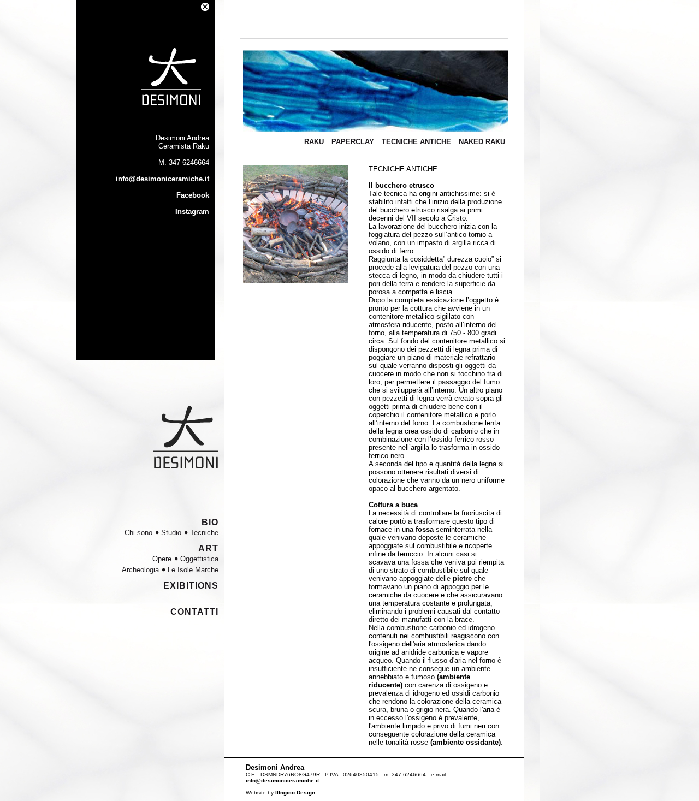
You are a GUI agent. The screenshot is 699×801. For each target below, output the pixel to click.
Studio (171, 533)
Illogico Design (295, 793)
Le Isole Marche (193, 570)
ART (208, 548)
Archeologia (140, 570)
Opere (161, 559)
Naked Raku (482, 142)
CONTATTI (194, 611)
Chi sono (138, 533)
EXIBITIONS (190, 585)
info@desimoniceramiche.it (162, 179)
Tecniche (204, 533)
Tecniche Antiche (416, 142)
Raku (314, 142)
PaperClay (352, 142)
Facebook (192, 195)
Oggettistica (199, 559)
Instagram (192, 211)
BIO (210, 522)
